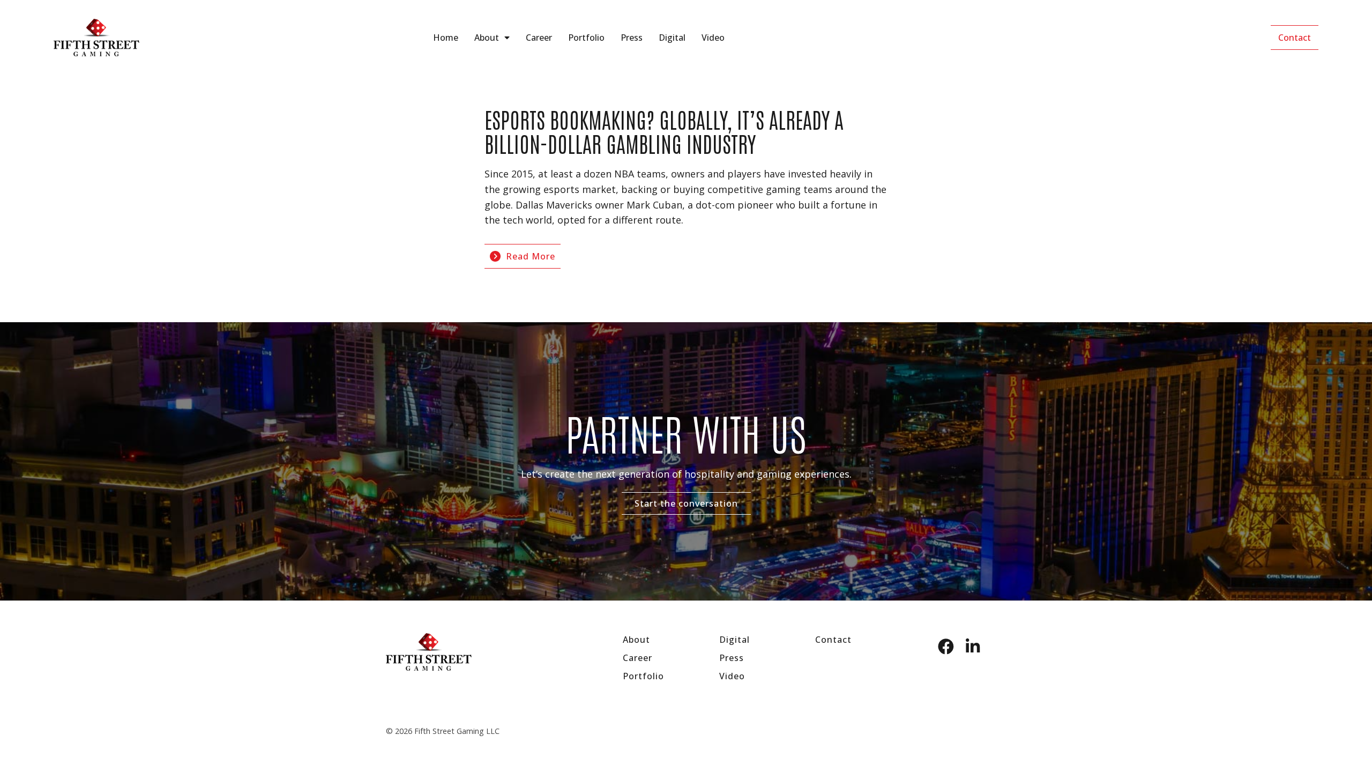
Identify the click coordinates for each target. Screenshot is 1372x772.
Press (632, 37)
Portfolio (586, 37)
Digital (672, 37)
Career (539, 37)
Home (445, 37)
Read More (530, 256)
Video (713, 37)
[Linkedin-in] (972, 646)
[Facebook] (946, 646)
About (486, 37)
